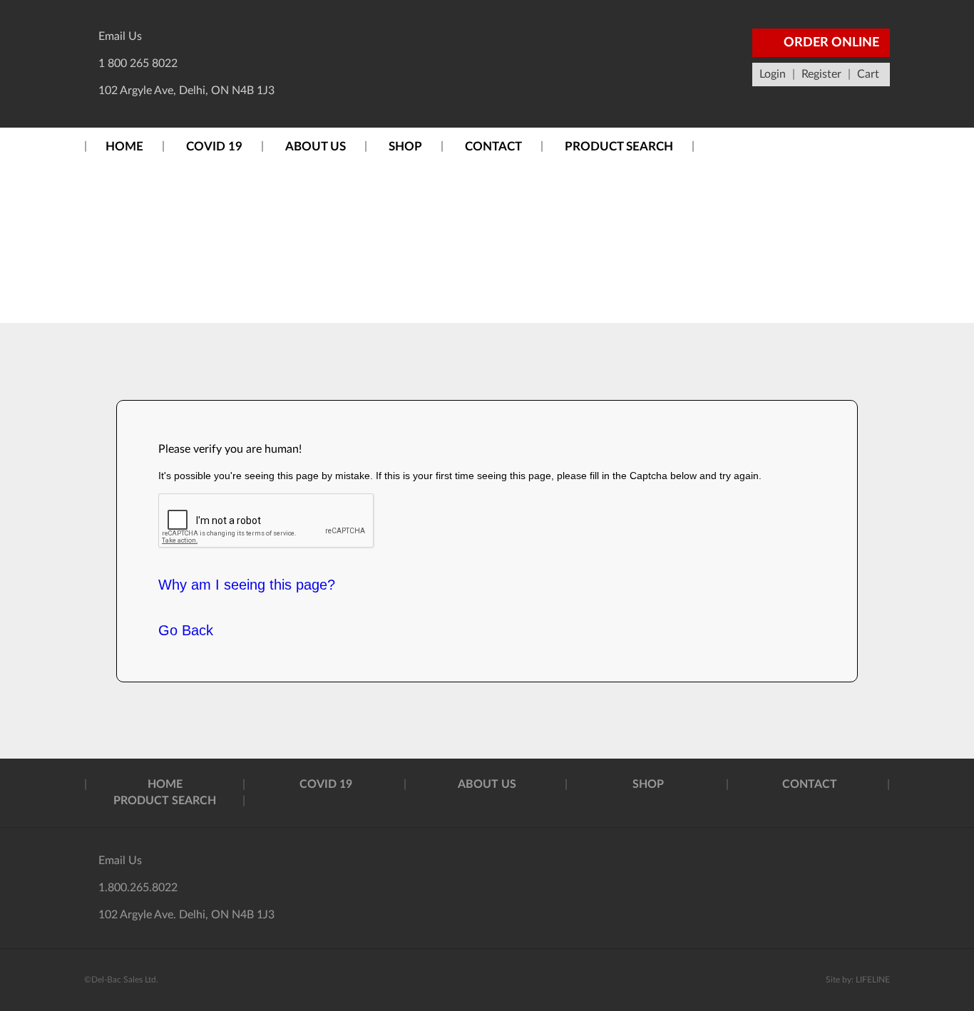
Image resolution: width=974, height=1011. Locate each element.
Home (124, 146)
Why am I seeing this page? (246, 584)
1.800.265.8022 (138, 887)
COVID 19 (214, 146)
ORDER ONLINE (830, 42)
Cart (868, 74)
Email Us (120, 36)
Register (821, 74)
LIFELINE (873, 979)
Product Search (619, 146)
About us (315, 146)
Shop (405, 146)
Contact (493, 146)
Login (772, 74)
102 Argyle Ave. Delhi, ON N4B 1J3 (186, 914)
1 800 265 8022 (138, 63)
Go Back (185, 630)
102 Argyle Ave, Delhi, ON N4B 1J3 (186, 90)
